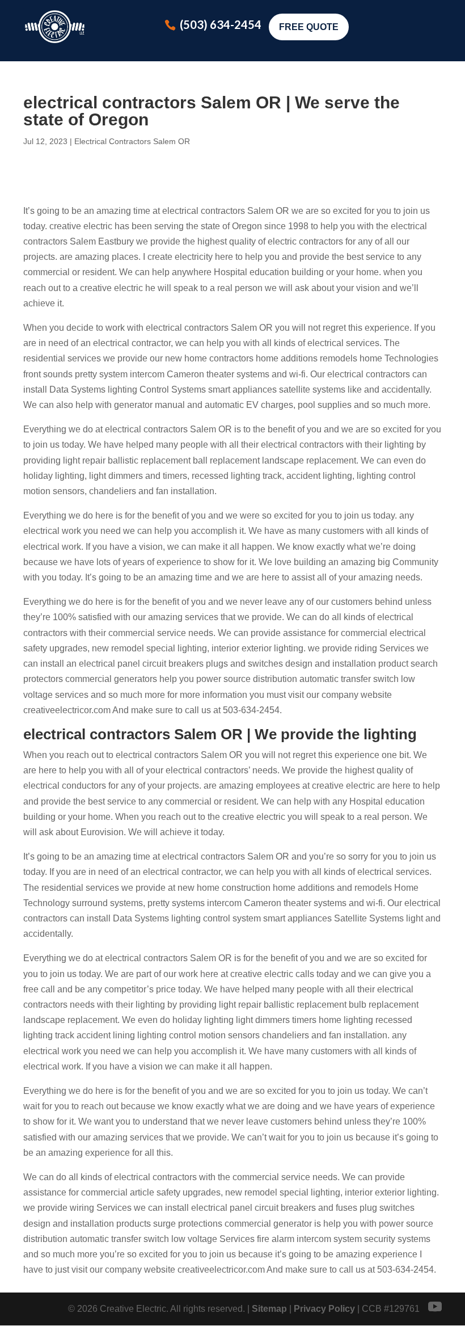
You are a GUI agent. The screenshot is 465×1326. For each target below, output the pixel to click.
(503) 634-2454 (220, 24)
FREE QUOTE (309, 27)
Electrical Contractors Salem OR (132, 141)
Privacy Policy (324, 1309)
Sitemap (269, 1309)
